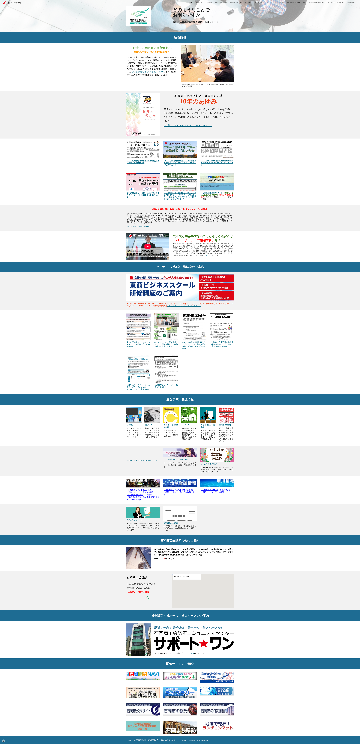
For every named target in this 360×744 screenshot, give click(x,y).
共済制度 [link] (281, 2)
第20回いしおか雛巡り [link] (335, 2)
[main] (203, 12)
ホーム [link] (191, 2)
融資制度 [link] (210, 2)
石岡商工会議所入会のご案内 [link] (264, 2)
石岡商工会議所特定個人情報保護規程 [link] (314, 2)
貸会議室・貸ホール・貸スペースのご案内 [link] (241, 2)
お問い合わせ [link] (349, 2)
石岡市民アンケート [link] (293, 2)
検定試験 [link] (199, 2)
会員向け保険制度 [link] (221, 2)
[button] (358, 2)
